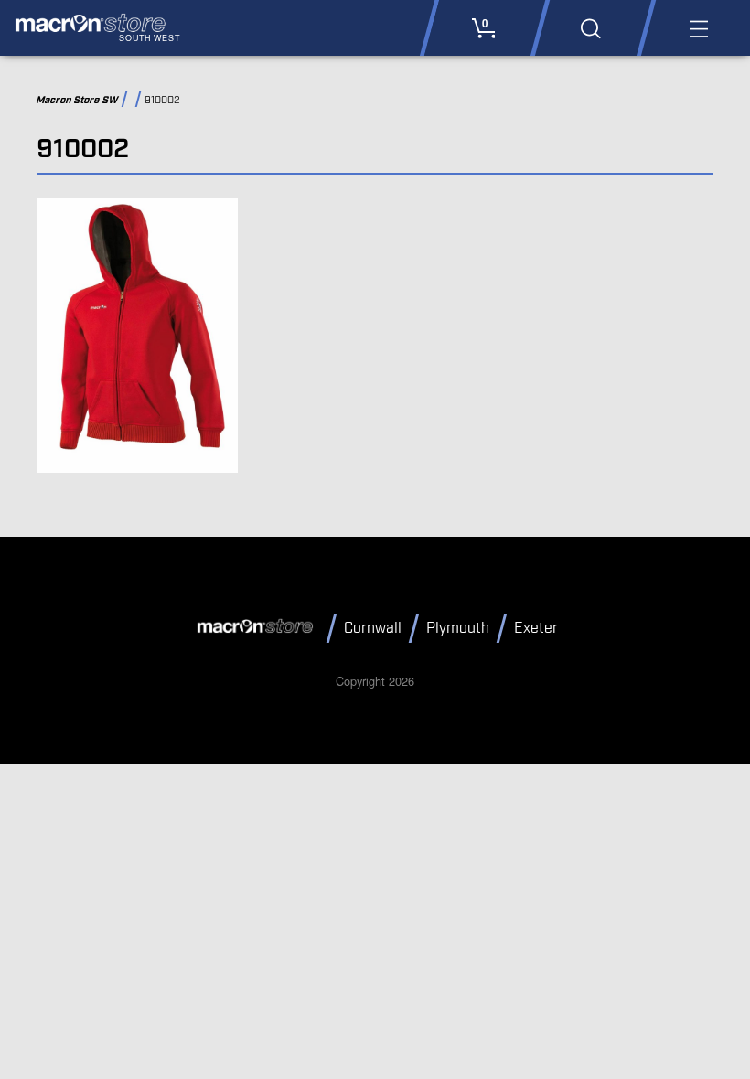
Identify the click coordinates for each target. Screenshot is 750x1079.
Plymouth (457, 628)
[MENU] (697, 28)
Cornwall (373, 628)
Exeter (536, 628)
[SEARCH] (591, 28)
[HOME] (258, 627)
